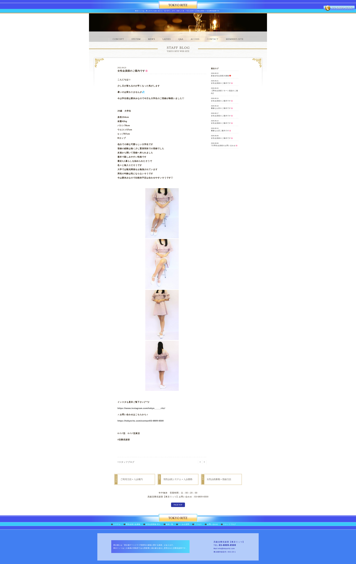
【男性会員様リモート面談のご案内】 (224, 90)
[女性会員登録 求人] (221, 483)
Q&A (180, 39)
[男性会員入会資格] (178, 483)
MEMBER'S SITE (234, 39)
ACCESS (195, 39)
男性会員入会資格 (133, 524)
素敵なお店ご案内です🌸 (221, 129)
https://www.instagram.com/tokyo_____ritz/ (141, 408)
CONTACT (212, 39)
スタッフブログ (229, 524)
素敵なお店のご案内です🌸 (222, 107)
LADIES (167, 39)
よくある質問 (183, 524)
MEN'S (151, 39)
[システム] (134, 483)
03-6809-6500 (156, 421)
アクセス (198, 524)
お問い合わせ (212, 524)
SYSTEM (136, 39)
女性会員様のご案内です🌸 (222, 82)
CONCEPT (118, 39)
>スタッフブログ (126, 462)
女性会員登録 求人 (153, 524)
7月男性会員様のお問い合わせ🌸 (224, 144)
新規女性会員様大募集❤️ (221, 74)
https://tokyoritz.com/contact (133, 421)
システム (117, 524)
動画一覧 (169, 524)
